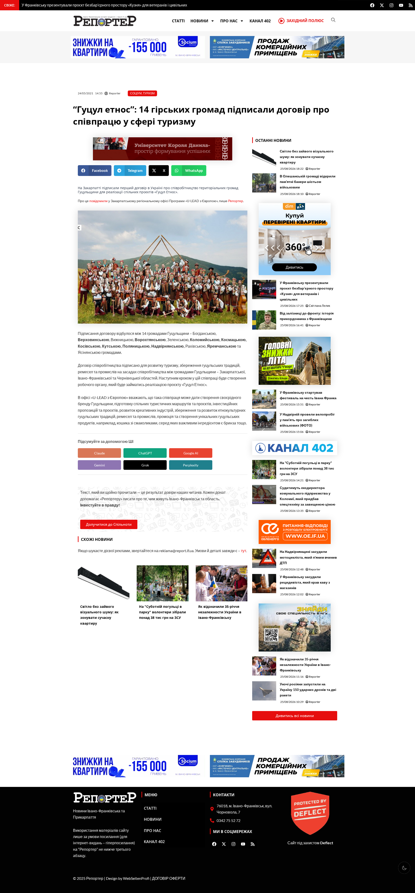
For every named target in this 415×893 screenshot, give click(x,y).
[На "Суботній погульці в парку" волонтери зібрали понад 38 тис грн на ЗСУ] (264, 469)
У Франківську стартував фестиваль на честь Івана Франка (308, 395)
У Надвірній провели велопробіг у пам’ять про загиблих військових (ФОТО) (307, 419)
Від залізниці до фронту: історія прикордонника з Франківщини (307, 316)
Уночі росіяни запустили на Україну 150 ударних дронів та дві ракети (308, 689)
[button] (94, 170)
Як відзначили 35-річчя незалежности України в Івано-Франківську (305, 664)
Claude (99, 453)
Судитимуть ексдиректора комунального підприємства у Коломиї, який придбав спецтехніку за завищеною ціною (307, 496)
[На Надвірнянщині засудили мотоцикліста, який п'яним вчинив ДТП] (264, 558)
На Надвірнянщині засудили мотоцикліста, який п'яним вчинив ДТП (308, 557)
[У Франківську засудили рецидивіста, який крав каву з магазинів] (264, 583)
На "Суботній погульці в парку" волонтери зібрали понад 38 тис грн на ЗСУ (307, 468)
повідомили (98, 201)
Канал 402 (260, 21)
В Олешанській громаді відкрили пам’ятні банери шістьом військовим (308, 181)
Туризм (149, 93)
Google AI (190, 453)
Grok (145, 465)
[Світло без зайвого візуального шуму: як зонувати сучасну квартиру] (264, 158)
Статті (178, 21)
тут (243, 550)
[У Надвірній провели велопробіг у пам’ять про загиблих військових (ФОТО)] (264, 421)
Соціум (136, 93)
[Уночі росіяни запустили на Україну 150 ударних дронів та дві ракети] (264, 690)
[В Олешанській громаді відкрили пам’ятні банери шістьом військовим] (264, 183)
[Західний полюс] (281, 21)
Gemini (99, 465)
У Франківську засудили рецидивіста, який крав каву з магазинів (305, 582)
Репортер (235, 201)
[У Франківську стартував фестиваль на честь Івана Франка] (264, 399)
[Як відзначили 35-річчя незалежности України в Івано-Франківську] (264, 666)
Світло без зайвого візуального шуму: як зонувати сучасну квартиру (307, 156)
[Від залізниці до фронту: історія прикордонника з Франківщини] (264, 320)
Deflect (326, 842)
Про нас (229, 21)
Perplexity (190, 465)
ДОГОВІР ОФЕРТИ (168, 878)
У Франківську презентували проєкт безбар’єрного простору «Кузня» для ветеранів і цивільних (306, 291)
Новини (199, 21)
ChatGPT (145, 453)
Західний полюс (305, 20)
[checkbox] (404, 868)
